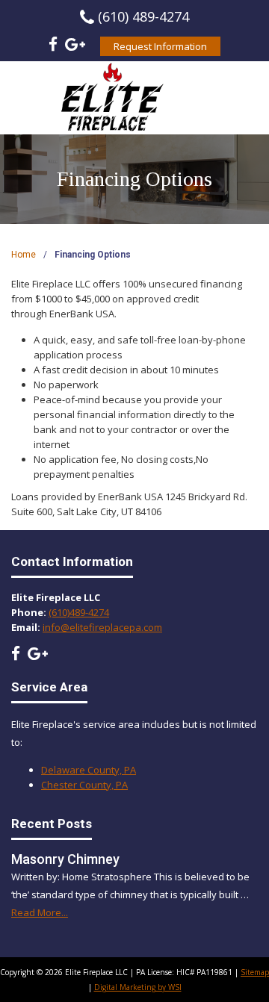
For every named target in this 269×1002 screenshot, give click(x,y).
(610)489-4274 (79, 612)
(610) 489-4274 (143, 16)
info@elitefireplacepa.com (102, 627)
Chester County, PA (84, 784)
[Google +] (75, 46)
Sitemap (255, 972)
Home (23, 254)
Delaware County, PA (88, 770)
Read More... (39, 912)
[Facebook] (53, 46)
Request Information (160, 46)
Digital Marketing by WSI (138, 987)
